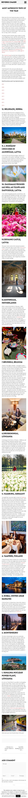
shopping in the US (13, 50)
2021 (3, 84)
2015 (3, 102)
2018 (3, 93)
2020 (3, 87)
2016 (3, 99)
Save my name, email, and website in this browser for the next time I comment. (14, 781)
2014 (3, 105)
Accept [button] (18, 796)
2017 (3, 96)
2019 (3, 90)
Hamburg (23, 497)
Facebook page (7, 55)
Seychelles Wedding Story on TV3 (19, 748)
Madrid (8, 696)
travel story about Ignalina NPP (17, 708)
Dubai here (18, 611)
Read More (23, 796)
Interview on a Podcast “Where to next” (9, 748)
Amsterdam (19, 317)
